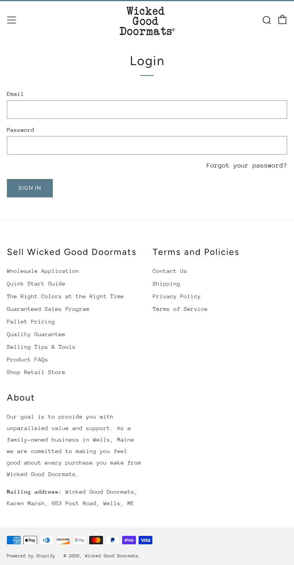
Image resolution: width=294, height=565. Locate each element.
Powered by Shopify (31, 555)
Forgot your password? (247, 165)
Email (15, 93)
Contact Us (170, 271)
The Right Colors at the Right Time (65, 296)
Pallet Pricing (31, 321)
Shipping (166, 283)
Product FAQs (27, 359)
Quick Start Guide (36, 283)
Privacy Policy (177, 296)
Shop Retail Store (36, 372)
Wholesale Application (43, 271)
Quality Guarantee (36, 334)
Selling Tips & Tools (41, 346)
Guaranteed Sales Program (48, 308)
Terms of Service (180, 308)
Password (20, 129)
